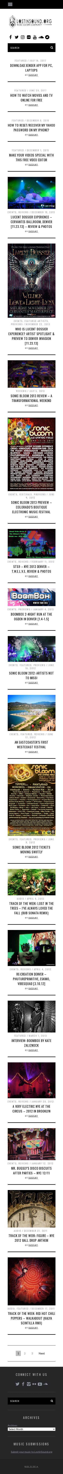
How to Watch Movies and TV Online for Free (31, 97)
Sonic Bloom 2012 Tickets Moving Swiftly (31, 849)
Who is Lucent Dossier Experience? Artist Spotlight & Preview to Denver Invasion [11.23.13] (31, 336)
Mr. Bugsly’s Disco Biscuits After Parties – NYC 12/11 (31, 1170)
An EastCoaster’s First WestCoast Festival (31, 744)
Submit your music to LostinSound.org (31, 1451)
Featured (21, 60)
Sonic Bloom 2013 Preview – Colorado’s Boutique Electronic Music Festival (31, 507)
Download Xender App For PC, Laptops (31, 67)
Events (12, 212)
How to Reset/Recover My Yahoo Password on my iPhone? (31, 127)
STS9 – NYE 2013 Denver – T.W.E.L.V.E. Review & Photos (31, 569)
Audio (20, 898)
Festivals (25, 494)
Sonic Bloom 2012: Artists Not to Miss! (31, 675)
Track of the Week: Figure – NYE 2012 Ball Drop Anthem (31, 1238)
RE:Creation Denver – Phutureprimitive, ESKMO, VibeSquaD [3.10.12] (31, 979)
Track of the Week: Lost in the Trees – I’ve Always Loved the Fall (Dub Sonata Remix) (31, 908)
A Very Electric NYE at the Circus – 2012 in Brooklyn (31, 1108)
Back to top (31, 1466)
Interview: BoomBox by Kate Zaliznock (31, 1043)
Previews (17, 324)
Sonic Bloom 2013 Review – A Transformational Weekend (31, 398)
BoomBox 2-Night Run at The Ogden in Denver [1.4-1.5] (31, 616)
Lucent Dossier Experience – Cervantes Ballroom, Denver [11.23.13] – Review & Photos (31, 222)
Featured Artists (36, 320)
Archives (12, 1425)
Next (42, 1353)
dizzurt (33, 75)
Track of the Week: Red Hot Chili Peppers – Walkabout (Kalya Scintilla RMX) (31, 1318)
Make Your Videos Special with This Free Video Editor (31, 157)
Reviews (24, 212)
